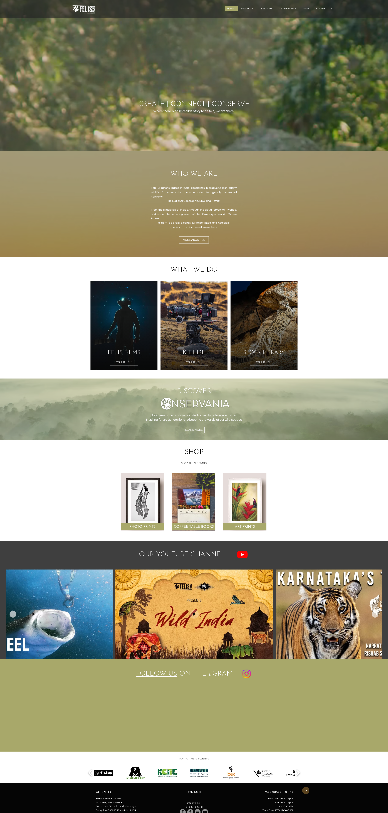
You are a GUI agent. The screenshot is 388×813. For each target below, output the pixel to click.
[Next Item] (375, 614)
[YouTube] (205, 756)
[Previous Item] (13, 614)
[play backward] (90, 716)
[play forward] (297, 716)
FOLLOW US (156, 673)
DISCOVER (194, 391)
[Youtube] (242, 554)
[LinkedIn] (198, 756)
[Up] (305, 734)
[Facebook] (190, 756)
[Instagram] (183, 756)
